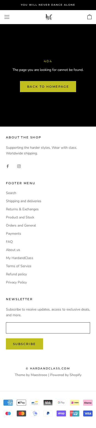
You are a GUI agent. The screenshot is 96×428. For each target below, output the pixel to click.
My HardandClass (19, 258)
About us (13, 249)
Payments (13, 233)
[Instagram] (19, 166)
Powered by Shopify (65, 375)
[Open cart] (89, 17)
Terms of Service (18, 266)
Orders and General (21, 225)
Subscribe (24, 344)
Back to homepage (48, 86)
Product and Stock (20, 217)
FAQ (9, 241)
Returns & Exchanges (22, 209)
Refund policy (16, 274)
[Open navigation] (6, 17)
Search (11, 193)
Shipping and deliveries (23, 201)
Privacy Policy (16, 282)
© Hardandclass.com (48, 368)
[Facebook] (7, 166)
